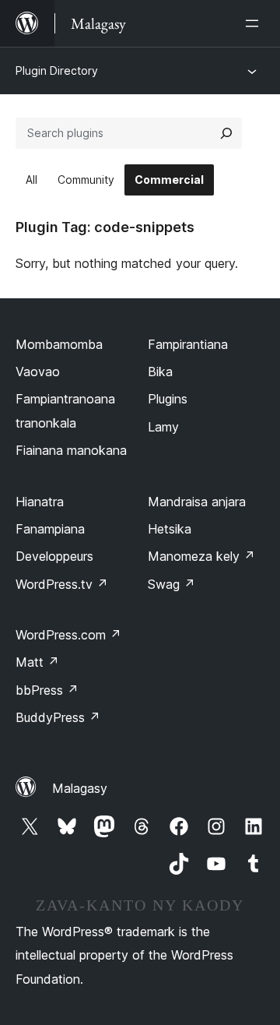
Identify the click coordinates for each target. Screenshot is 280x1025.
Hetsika (169, 529)
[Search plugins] (226, 133)
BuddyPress (58, 717)
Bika (160, 371)
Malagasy (79, 788)
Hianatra (40, 501)
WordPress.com (68, 635)
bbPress (47, 690)
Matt (37, 662)
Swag (171, 584)
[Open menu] (255, 23)
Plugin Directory (57, 70)
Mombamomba (59, 344)
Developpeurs (54, 556)
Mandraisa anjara (197, 501)
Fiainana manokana (71, 450)
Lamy (163, 427)
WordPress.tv (62, 584)
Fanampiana (50, 529)
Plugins (167, 399)
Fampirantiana (188, 344)
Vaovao (38, 371)
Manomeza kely (201, 556)
